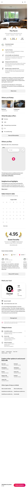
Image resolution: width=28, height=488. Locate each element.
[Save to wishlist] (24, 2)
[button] (23, 205)
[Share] (22, 2)
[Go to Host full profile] (13, 290)
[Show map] (13, 159)
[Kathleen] (3, 259)
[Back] (2, 2)
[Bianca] (24, 259)
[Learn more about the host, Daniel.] (3, 45)
